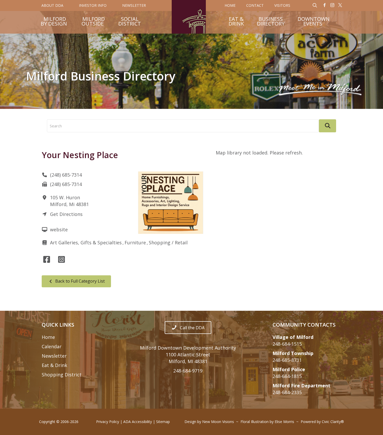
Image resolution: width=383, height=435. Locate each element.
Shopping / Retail (168, 242)
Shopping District (62, 374)
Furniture (135, 242)
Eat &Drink (236, 22)
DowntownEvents (314, 22)
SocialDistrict (129, 22)
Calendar (51, 346)
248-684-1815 (287, 376)
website (59, 229)
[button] (324, 5)
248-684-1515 (287, 344)
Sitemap (163, 421)
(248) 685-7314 (66, 175)
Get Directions (66, 214)
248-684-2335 (287, 392)
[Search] (327, 125)
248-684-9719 (187, 371)
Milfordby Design (54, 22)
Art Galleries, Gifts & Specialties (86, 242)
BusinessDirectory (271, 22)
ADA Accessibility (137, 421)
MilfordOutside (93, 22)
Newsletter (54, 356)
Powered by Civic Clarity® (322, 421)
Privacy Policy (107, 421)
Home (48, 337)
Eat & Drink (54, 365)
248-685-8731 (287, 360)
